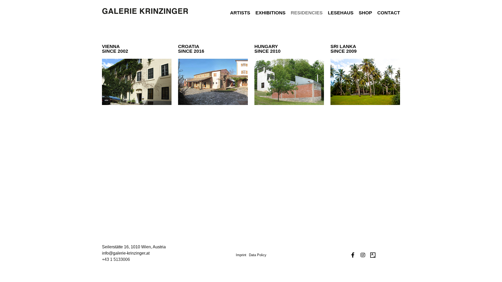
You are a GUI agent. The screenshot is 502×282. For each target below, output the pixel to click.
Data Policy (257, 255)
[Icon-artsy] (372, 255)
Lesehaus (340, 12)
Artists (240, 12)
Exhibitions (270, 12)
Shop (365, 12)
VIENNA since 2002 (115, 49)
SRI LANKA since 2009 (343, 49)
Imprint (241, 255)
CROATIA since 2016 (191, 49)
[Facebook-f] (353, 255)
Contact (388, 12)
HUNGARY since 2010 (267, 49)
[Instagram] (363, 255)
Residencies (307, 12)
